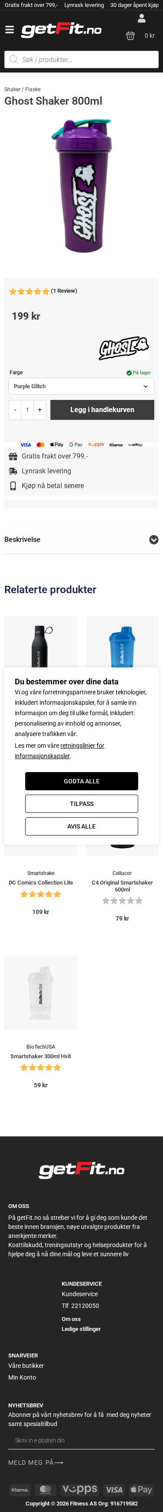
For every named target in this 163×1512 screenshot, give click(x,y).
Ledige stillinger (81, 1329)
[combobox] (81, 386)
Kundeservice (80, 1294)
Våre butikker (26, 1365)
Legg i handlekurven (102, 410)
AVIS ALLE (81, 826)
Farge (16, 373)
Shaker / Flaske (22, 89)
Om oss (71, 1319)
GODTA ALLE (82, 781)
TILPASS (81, 803)
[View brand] (123, 348)
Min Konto (22, 1377)
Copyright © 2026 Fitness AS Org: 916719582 (82, 1503)
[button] (9, 29)
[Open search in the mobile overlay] (81, 59)
